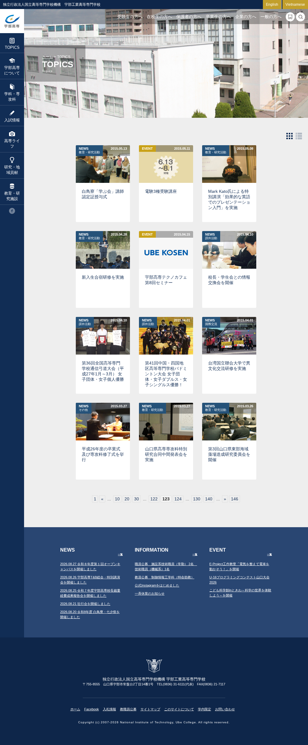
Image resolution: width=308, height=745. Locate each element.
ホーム (47, 57)
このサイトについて (179, 709)
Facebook (91, 709)
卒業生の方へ (218, 16)
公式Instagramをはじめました (157, 585)
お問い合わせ (225, 709)
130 (196, 498)
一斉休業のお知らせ (150, 593)
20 (127, 498)
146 (234, 498)
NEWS (89, 150)
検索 (300, 16)
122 (154, 498)
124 (178, 498)
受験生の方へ (130, 16)
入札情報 (109, 709)
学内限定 (204, 709)
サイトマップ (150, 709)
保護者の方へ (189, 16)
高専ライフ (12, 144)
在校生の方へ (159, 16)
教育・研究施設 (12, 196)
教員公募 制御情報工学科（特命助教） (164, 577)
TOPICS (12, 47)
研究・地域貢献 (12, 170)
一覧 (120, 554)
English (272, 4)
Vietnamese (295, 4)
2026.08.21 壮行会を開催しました (85, 604)
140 (208, 498)
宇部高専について (12, 70)
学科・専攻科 (12, 97)
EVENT (147, 148)
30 (136, 498)
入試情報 (12, 120)
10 (117, 498)
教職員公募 (128, 709)
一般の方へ (271, 16)
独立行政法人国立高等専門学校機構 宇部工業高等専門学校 (12, 21)
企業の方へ (245, 16)
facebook (12, 211)
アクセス (290, 16)
